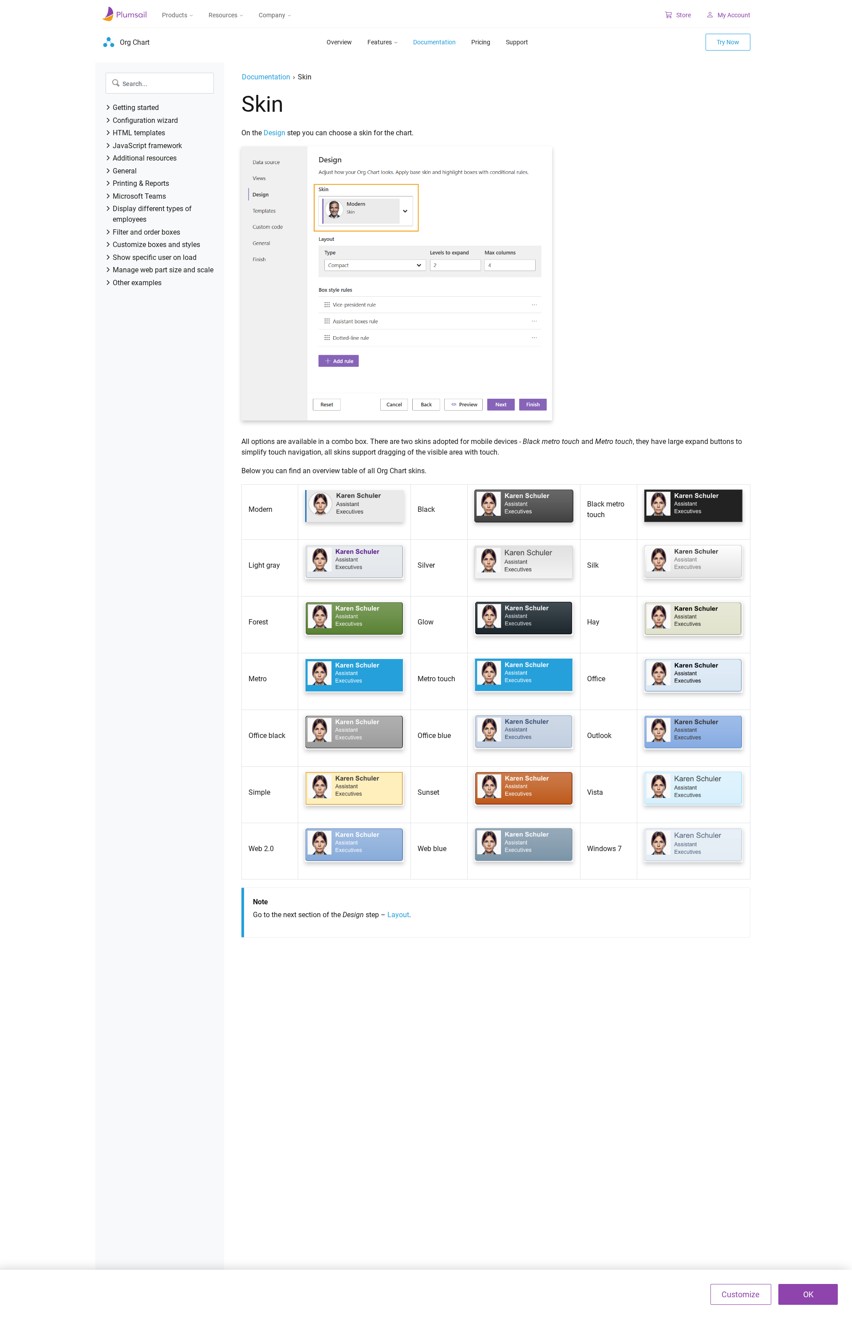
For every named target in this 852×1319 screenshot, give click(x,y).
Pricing (480, 42)
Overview (339, 42)
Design (274, 133)
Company (272, 15)
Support (517, 42)
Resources (223, 15)
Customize (741, 1294)
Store (683, 15)
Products (174, 15)
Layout (398, 915)
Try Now (728, 42)
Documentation (434, 42)
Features (379, 42)
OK (808, 1294)
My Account (734, 15)
